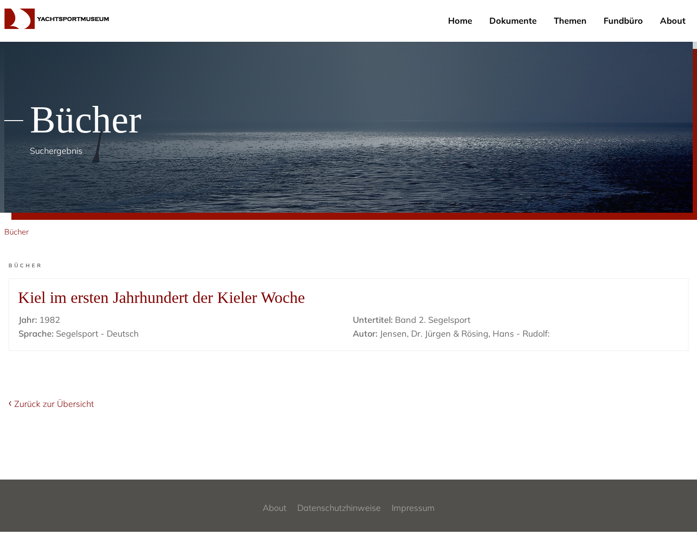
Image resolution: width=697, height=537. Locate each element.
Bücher (16, 232)
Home (460, 20)
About (673, 20)
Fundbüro (623, 20)
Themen (570, 20)
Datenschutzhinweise (339, 507)
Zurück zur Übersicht (54, 403)
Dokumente (513, 20)
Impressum (413, 507)
